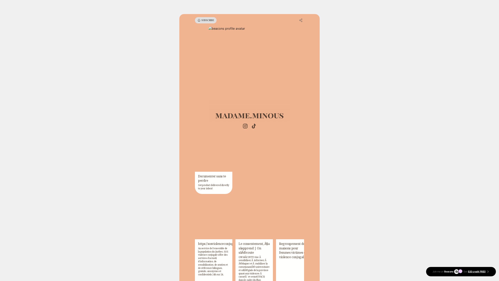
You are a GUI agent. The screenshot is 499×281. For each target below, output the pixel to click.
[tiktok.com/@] (254, 126)
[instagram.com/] (245, 126)
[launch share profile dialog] (301, 20)
